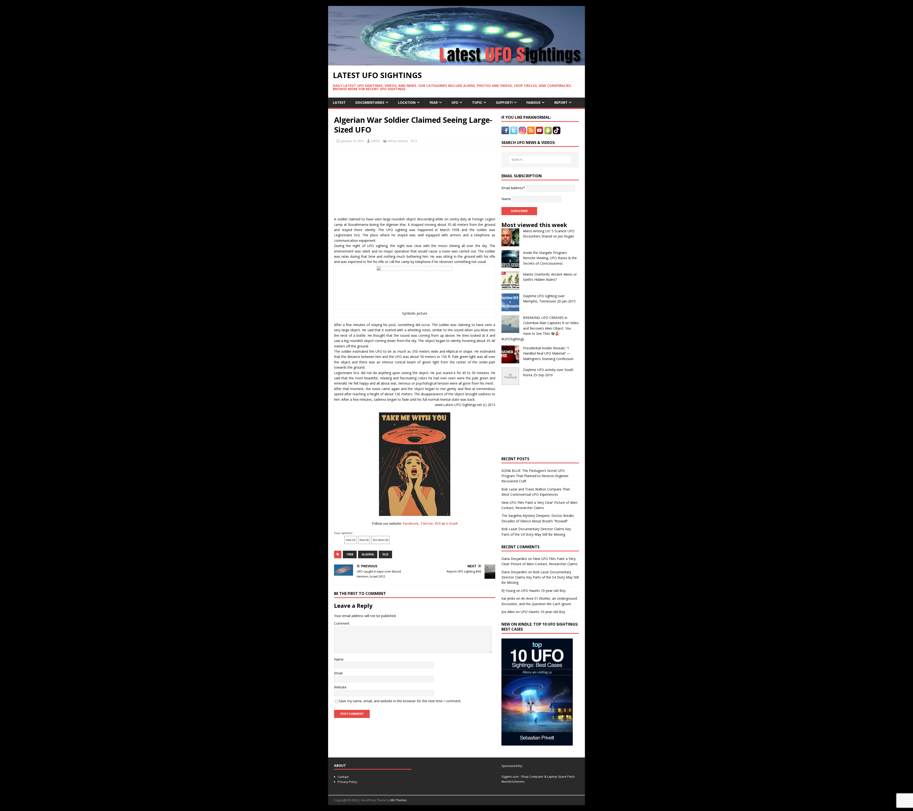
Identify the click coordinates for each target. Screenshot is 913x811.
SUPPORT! (504, 102)
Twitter (426, 523)
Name (339, 659)
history (403, 141)
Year (433, 102)
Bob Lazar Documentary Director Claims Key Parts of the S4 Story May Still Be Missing (540, 577)
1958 (349, 554)
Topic (477, 102)
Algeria (368, 554)
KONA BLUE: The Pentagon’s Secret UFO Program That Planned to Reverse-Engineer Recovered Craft (534, 476)
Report (561, 102)
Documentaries (369, 102)
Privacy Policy (347, 782)
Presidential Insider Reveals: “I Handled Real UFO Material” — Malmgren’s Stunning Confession (548, 353)
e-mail (451, 523)
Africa (392, 141)
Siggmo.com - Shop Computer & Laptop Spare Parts (538, 776)
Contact (343, 777)
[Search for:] (540, 160)
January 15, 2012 (352, 141)
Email (338, 673)
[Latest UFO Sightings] (456, 62)
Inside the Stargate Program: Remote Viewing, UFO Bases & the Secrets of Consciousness (550, 258)
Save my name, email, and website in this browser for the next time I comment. (400, 701)
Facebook (410, 523)
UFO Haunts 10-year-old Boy (543, 590)
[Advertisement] (378, 179)
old (385, 554)
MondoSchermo (512, 781)
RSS (438, 523)
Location (407, 102)
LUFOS (375, 141)
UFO (455, 102)
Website (340, 687)
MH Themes (399, 800)
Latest (339, 102)
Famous (533, 102)
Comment (342, 623)
